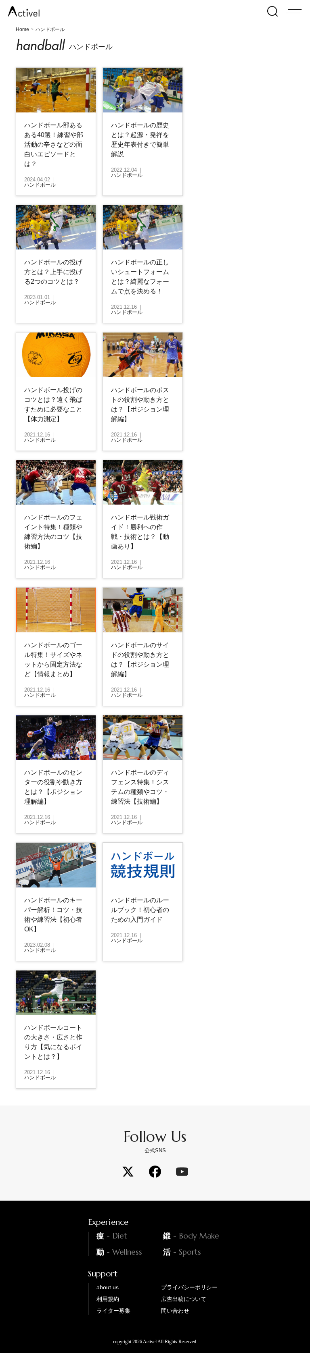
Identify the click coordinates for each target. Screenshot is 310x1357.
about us (107, 1287)
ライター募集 (113, 1310)
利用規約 (107, 1299)
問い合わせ (175, 1310)
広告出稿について (183, 1299)
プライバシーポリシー (189, 1287)
